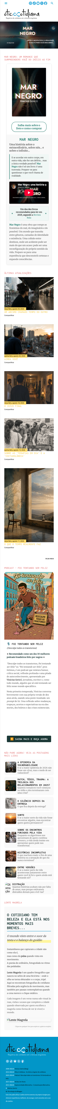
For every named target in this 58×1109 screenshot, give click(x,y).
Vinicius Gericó (12, 1088)
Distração (18, 884)
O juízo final (13, 406)
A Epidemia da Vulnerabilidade (28, 763)
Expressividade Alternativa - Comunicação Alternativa (32, 1085)
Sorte (21, 815)
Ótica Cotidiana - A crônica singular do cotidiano (30, 1072)
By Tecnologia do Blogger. (14, 1091)
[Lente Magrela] (29, 1020)
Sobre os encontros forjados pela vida (30, 831)
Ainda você (11, 359)
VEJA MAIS (49, 559)
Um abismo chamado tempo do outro (25, 312)
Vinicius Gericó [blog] (21, 1069)
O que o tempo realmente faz (22, 544)
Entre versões (26, 867)
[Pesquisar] (52, 3)
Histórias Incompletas (32, 852)
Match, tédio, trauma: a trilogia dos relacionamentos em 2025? (34, 782)
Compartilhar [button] (9, 315)
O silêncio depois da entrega (31, 802)
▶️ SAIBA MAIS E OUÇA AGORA (29, 739)
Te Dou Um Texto (20, 1082)
